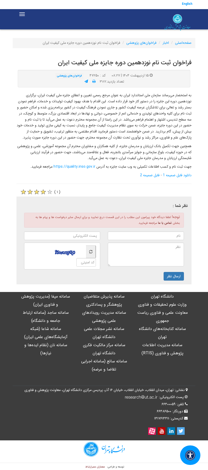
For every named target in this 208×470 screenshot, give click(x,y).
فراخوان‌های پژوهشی (141, 43)
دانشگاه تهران (162, 296)
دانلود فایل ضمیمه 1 (177, 175)
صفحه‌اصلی (183, 43)
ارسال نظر (174, 276)
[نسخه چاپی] (94, 81)
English (187, 4)
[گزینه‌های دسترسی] (190, 455)
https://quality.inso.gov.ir (74, 166)
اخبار (166, 43)
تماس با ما (165, 223)
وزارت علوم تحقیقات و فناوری (162, 304)
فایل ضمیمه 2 (150, 175)
